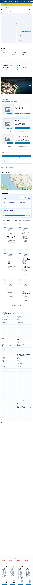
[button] (18, 186)
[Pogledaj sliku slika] (5, 35)
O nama (22, 1)
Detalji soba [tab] (9, 131)
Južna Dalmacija (7, 7)
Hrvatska (2, 7)
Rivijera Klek (11, 7)
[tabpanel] (16, 264)
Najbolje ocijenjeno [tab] (21, 220)
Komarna (15, 7)
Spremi (30, 9)
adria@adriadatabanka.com (6, 161)
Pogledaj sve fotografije (27, 31)
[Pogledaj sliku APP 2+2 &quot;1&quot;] (28, 40)
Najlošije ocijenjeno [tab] (27, 220)
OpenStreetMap (26, 189)
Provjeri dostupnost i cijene (22, 113)
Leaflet (23, 189)
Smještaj (10, 1)
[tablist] (16, 117)
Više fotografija (11, 113)
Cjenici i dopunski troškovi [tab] (22, 131)
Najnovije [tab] (16, 220)
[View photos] (8, 109)
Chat (3, 162)
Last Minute (4, 1)
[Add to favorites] (7, 560)
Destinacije (16, 1)
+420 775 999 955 (5, 160)
